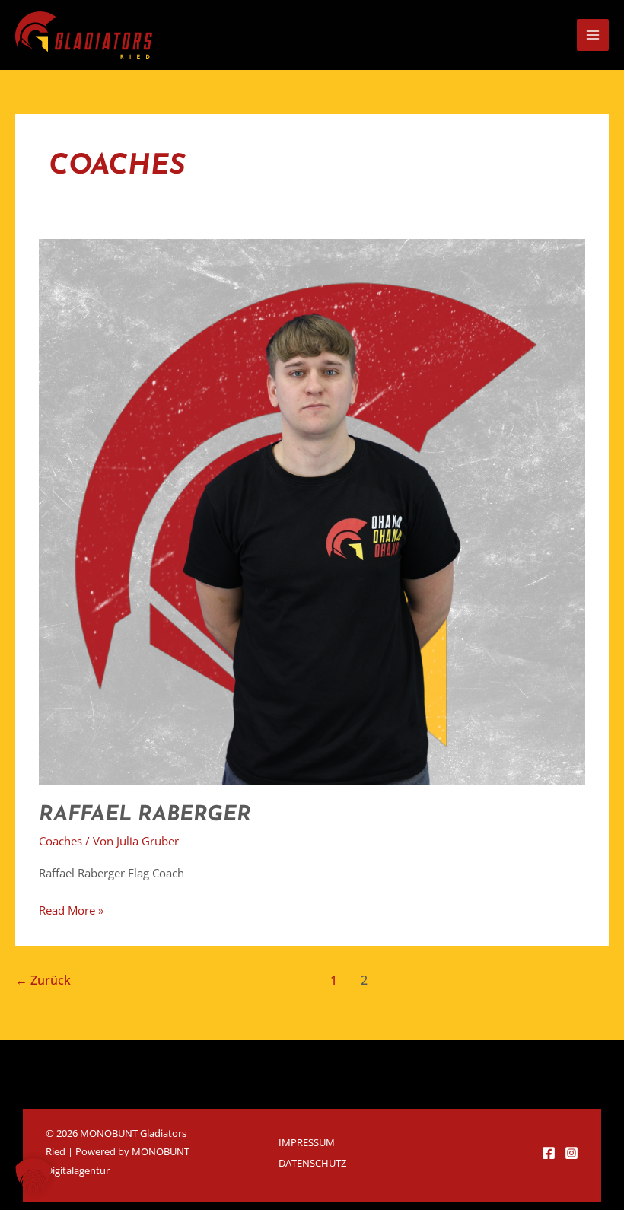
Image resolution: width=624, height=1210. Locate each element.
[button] (33, 1176)
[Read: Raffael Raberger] (312, 510)
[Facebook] (549, 1153)
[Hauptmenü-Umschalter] (593, 35)
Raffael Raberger (145, 815)
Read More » (71, 909)
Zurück (43, 980)
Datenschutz (312, 1163)
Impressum (307, 1142)
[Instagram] (571, 1153)
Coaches (60, 841)
